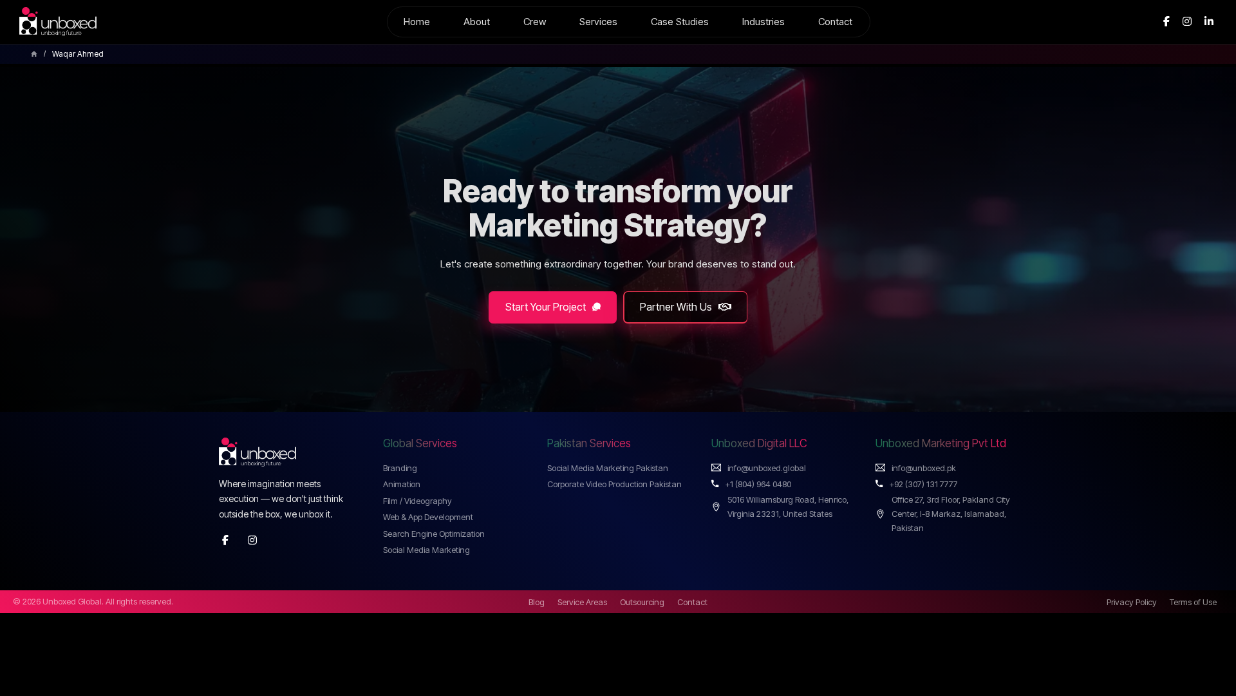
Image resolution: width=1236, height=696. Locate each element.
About (477, 21)
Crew (534, 21)
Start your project (545, 306)
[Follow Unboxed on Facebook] (1166, 21)
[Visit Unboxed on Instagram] (252, 540)
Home (417, 21)
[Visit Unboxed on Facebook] (225, 540)
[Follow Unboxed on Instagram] (1187, 21)
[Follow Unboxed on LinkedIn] (1209, 21)
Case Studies (680, 21)
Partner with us (676, 306)
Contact (835, 21)
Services (598, 21)
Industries (763, 21)
